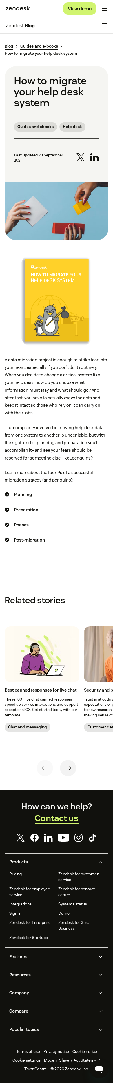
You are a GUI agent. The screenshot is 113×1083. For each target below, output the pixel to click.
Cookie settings (26, 1060)
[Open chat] (99, 1069)
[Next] (68, 768)
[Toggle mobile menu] (104, 8)
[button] (51, 862)
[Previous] (45, 768)
